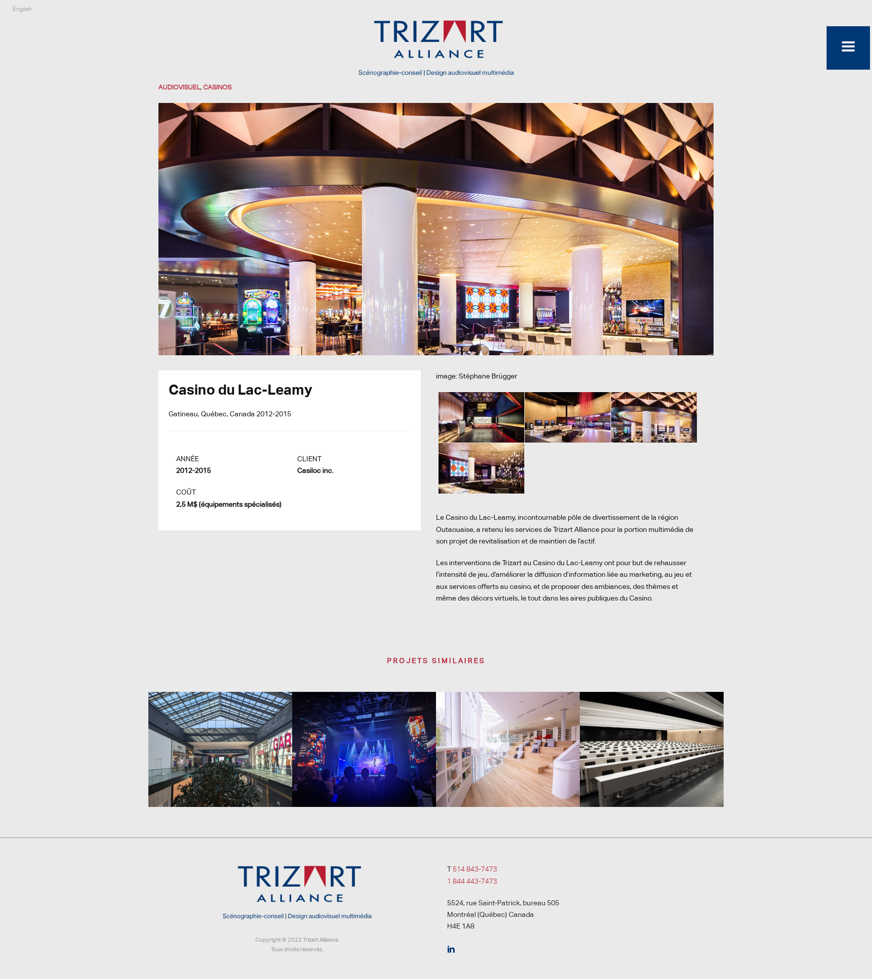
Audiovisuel (179, 87)
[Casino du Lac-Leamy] (436, 229)
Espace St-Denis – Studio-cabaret (364, 769)
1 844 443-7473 (472, 881)
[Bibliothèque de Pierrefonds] (508, 731)
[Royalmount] (220, 731)
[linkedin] (451, 949)
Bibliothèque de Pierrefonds (508, 780)
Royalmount (220, 780)
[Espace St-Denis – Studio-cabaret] (364, 731)
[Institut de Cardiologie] (652, 731)
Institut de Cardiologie (651, 780)
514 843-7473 (475, 869)
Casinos (217, 87)
